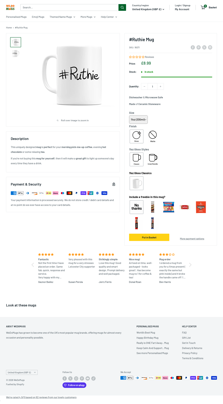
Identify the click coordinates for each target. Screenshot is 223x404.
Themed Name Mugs (61, 16)
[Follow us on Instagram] (76, 378)
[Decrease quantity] (144, 86)
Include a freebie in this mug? (147, 197)
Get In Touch (189, 342)
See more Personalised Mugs (152, 352)
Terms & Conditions (192, 358)
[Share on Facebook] (193, 47)
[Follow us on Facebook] (65, 378)
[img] (51, 254)
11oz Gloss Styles (139, 149)
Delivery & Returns (192, 347)
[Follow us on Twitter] (70, 378)
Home (9, 27)
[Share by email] (210, 47)
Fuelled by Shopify (15, 384)
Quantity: (134, 86)
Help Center (107, 16)
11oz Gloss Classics (140, 173)
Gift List (186, 337)
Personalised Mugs (16, 16)
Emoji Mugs (38, 16)
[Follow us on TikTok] (93, 378)
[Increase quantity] (160, 86)
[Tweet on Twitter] (204, 47)
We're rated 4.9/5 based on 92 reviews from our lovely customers (41, 397)
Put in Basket (149, 237)
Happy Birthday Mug (147, 337)
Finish (133, 126)
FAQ (184, 332)
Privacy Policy (189, 352)
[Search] (122, 7)
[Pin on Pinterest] (198, 47)
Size (131, 112)
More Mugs (86, 16)
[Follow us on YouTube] (88, 378)
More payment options (192, 238)
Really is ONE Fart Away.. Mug (153, 342)
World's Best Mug (146, 332)
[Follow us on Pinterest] (82, 378)
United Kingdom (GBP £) (19, 372)
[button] (137, 56)
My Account (182, 9)
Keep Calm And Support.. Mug (153, 347)
